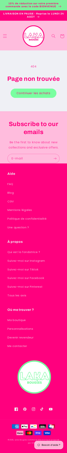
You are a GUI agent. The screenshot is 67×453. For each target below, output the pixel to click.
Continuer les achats (34, 93)
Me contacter (17, 346)
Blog (10, 193)
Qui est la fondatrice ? (23, 252)
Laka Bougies (21, 440)
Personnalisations (20, 329)
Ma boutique (16, 320)
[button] (5, 36)
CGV (10, 201)
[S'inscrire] (55, 158)
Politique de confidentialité (27, 219)
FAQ (10, 184)
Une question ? (18, 227)
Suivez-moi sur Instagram (26, 261)
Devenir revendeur (20, 337)
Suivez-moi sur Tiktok (22, 269)
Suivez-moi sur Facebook (25, 278)
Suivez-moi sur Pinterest (25, 287)
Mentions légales (19, 210)
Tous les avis (16, 295)
